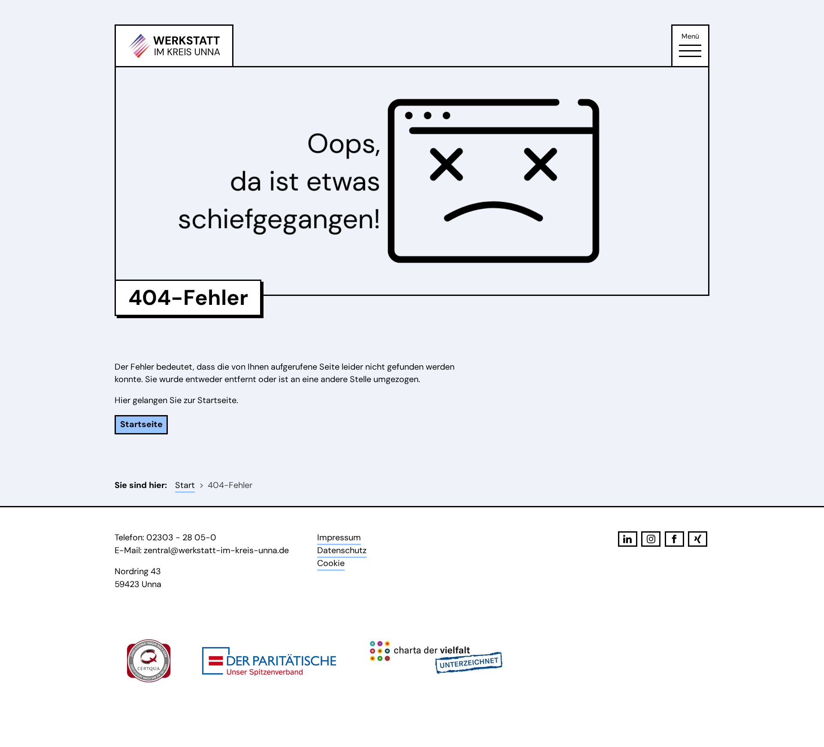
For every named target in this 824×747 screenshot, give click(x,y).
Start (185, 485)
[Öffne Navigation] (690, 51)
